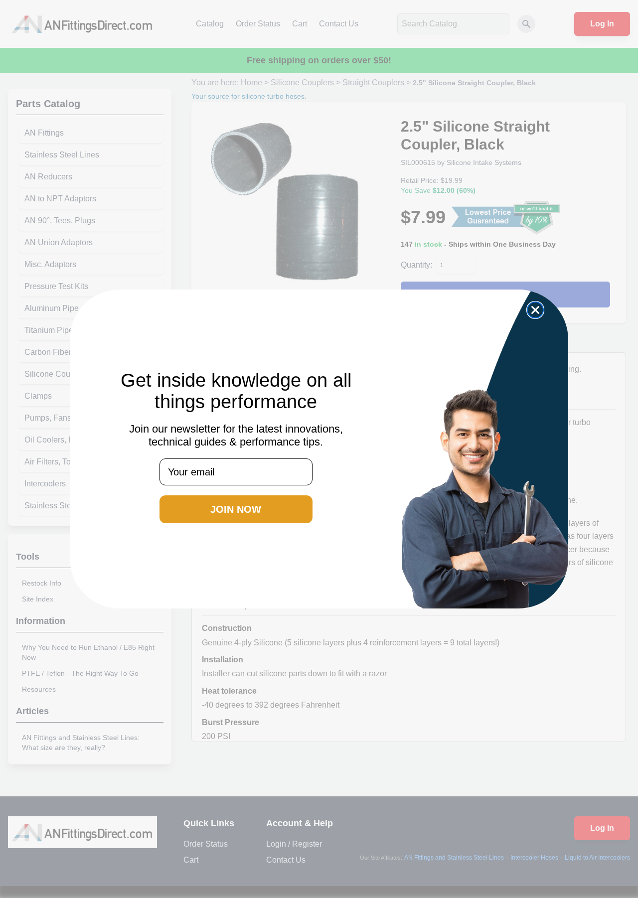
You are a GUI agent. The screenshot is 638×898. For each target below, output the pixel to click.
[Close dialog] (535, 310)
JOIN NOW (235, 509)
